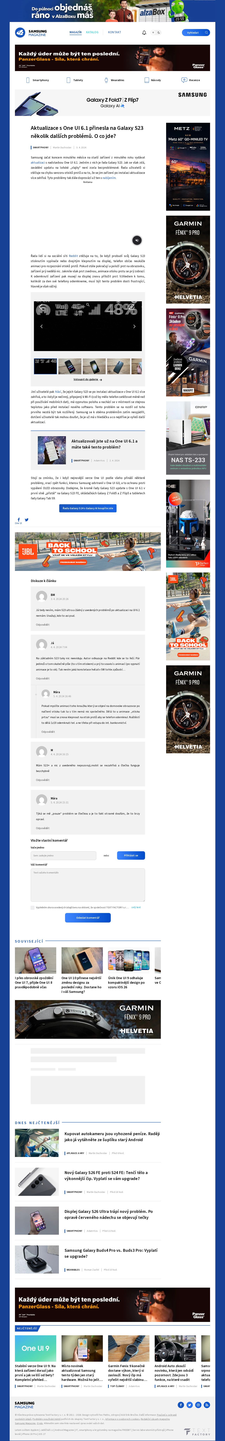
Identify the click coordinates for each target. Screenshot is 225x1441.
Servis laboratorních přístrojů (149, 1430)
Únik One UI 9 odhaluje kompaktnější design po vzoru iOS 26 (126, 983)
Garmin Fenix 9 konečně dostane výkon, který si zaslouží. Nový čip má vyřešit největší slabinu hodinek (126, 1373)
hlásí (58, 392)
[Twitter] (190, 1405)
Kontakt (114, 32)
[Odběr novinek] (144, 33)
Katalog (92, 32)
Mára (56, 692)
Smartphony (40, 147)
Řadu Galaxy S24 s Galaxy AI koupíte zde (88, 508)
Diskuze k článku (43, 580)
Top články (117, 1386)
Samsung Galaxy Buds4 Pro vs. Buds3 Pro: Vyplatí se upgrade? (111, 1253)
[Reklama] (112, 11)
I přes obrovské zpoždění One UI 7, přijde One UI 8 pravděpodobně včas (34, 983)
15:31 (60, 802)
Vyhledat (193, 33)
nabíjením (109, 178)
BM (53, 595)
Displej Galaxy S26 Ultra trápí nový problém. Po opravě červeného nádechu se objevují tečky (109, 1215)
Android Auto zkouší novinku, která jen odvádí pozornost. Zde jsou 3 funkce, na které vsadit (174, 1373)
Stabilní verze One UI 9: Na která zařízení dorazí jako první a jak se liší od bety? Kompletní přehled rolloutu (35, 1373)
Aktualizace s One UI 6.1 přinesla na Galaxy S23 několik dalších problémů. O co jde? (87, 132)
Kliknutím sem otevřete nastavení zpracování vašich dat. (74, 1423)
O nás (40, 1423)
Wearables (73, 1269)
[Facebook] (181, 1405)
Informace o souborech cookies (122, 1419)
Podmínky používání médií (46, 1419)
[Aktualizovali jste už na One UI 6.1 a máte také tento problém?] (52, 450)
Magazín (76, 32)
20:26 (60, 599)
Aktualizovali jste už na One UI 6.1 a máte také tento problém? (104, 444)
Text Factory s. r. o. (55, 1415)
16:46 (62, 696)
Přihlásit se (131, 855)
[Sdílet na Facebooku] (18, 520)
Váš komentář (39, 865)
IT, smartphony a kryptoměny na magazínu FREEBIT (103, 1430)
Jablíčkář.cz (46, 1430)
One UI (18, 523)
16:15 (60, 754)
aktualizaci (38, 163)
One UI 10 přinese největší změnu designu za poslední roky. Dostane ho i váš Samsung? (81, 985)
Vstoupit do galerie (86, 379)
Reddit (73, 256)
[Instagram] (198, 1405)
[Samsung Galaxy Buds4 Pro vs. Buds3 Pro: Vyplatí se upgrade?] (37, 1259)
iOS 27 (42, 1434)
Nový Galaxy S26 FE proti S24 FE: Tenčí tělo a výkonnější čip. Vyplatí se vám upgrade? (106, 1176)
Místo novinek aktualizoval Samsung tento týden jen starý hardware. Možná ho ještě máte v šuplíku (81, 1373)
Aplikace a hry (75, 1153)
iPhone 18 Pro (29, 1434)
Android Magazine (64, 1430)
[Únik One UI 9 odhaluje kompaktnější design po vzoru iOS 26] (128, 960)
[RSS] (207, 1405)
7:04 (59, 647)
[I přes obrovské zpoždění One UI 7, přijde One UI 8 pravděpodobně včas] (35, 960)
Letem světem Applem (27, 1430)
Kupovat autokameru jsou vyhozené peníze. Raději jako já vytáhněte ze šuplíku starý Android (112, 1137)
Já (52, 643)
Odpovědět (43, 625)
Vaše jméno (37, 848)
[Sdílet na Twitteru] (26, 520)
